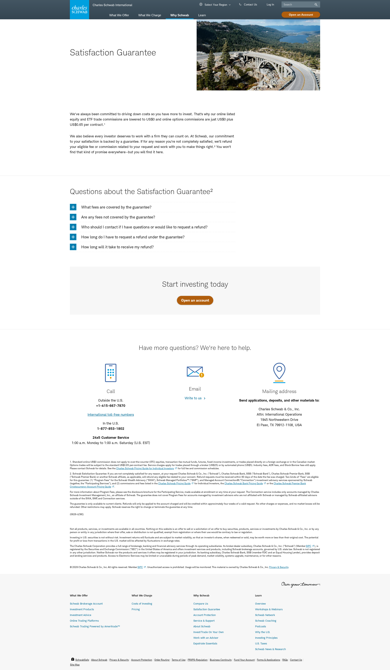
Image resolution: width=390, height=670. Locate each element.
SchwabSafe (82, 659)
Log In (270, 4)
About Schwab (201, 626)
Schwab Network (265, 615)
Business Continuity (221, 659)
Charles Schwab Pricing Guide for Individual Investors (145, 468)
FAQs (285, 659)
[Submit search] (315, 4)
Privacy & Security (278, 567)
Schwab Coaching (265, 620)
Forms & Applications (268, 659)
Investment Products (82, 609)
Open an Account (301, 14)
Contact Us (250, 4)
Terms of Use (178, 659)
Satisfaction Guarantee (206, 609)
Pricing (136, 609)
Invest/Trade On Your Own (208, 632)
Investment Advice (80, 615)
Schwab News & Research (270, 649)
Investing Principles (266, 637)
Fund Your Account (244, 659)
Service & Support (203, 620)
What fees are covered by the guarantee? (116, 207)
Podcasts (260, 626)
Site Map (75, 664)
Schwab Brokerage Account (86, 603)
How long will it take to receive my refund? (117, 247)
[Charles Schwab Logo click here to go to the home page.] (79, 9)
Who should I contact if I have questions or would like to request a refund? (144, 227)
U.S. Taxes (261, 643)
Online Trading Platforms (84, 620)
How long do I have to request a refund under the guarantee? (133, 237)
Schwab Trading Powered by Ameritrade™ (95, 626)
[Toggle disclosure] (73, 207)
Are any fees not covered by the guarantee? (118, 217)
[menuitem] (119, 15)
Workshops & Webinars (269, 609)
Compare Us (200, 603)
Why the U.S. (262, 632)
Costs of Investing (142, 603)
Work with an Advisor (205, 637)
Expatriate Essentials (205, 643)
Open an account (195, 300)
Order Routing (161, 659)
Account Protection (204, 615)
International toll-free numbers (111, 415)
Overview (260, 603)
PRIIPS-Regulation (198, 659)
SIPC (308, 545)
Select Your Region (215, 4)
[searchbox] (301, 4)
